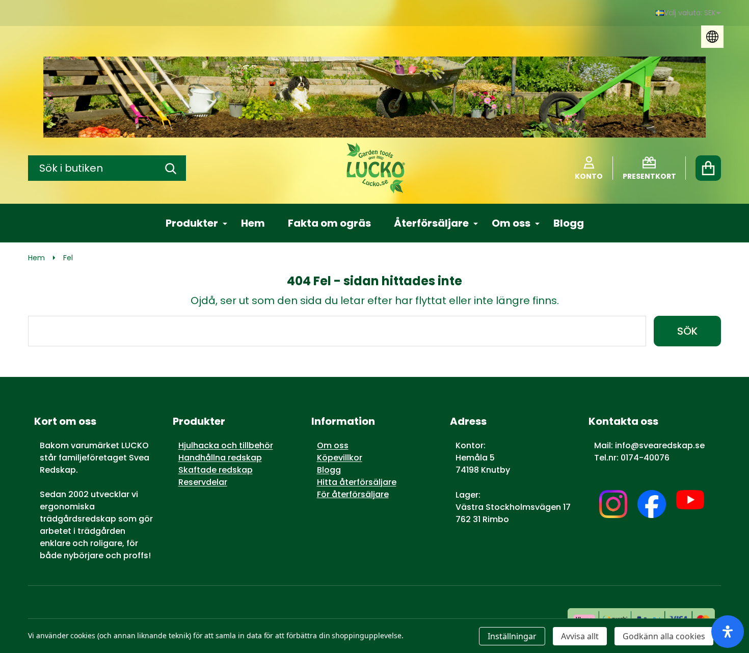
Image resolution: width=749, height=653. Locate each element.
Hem (253, 223)
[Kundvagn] (708, 168)
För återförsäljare (353, 494)
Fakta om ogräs (329, 223)
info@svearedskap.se (660, 445)
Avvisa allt (580, 636)
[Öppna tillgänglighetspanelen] (727, 631)
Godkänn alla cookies (664, 636)
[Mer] (221, 223)
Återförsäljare (431, 223)
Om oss (511, 223)
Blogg (568, 223)
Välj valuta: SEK (690, 13)
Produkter (192, 223)
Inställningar (512, 636)
